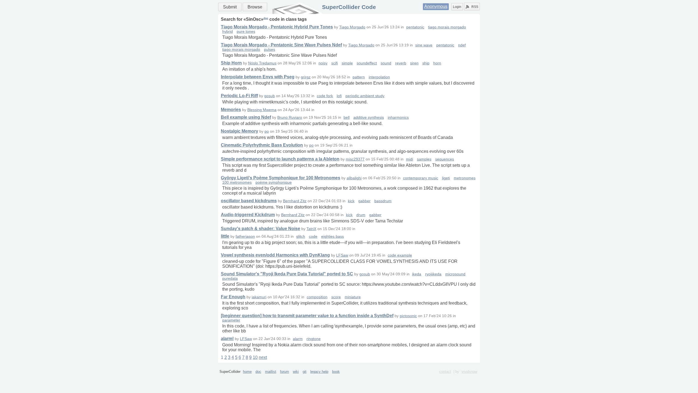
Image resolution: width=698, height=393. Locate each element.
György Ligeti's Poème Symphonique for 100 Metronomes (280, 177)
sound (386, 63)
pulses (269, 49)
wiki (296, 372)
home (247, 372)
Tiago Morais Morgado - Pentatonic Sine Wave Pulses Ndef (281, 45)
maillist (270, 372)
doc (265, 18)
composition (317, 297)
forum (284, 372)
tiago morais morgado (447, 27)
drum (360, 215)
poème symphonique (273, 182)
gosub (269, 96)
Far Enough (233, 296)
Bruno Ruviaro (289, 117)
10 (255, 357)
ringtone (313, 339)
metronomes (465, 178)
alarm (298, 339)
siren (414, 63)
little (225, 236)
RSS (474, 7)
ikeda (416, 274)
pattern (359, 77)
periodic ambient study (364, 96)
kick (351, 201)
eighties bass (332, 236)
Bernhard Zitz (294, 201)
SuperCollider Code (349, 7)
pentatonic (415, 27)
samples (424, 159)
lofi (339, 96)
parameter (231, 320)
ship (425, 63)
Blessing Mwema (261, 110)
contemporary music (420, 178)
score (336, 297)
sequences (444, 159)
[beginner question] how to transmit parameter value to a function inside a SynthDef (307, 315)
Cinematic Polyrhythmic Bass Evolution (262, 145)
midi (409, 159)
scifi (334, 63)
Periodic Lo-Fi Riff (239, 95)
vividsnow (469, 372)
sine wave (423, 45)
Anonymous (435, 6)
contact (445, 372)
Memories (231, 109)
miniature (353, 297)
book (336, 372)
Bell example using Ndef (246, 117)
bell (347, 117)
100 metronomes (237, 182)
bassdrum (383, 201)
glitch (300, 236)
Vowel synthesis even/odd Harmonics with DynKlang (275, 255)
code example (400, 255)
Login (457, 7)
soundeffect (367, 63)
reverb (400, 63)
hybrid (227, 31)
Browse (255, 7)
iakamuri (259, 297)
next (263, 357)
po (266, 131)
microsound (455, 274)
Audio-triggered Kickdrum (248, 214)
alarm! (227, 338)
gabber (364, 201)
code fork (325, 96)
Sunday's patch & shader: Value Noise (260, 228)
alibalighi (354, 178)
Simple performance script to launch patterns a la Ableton (280, 159)
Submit (230, 7)
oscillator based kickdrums (249, 200)
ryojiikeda (433, 274)
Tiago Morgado (352, 27)
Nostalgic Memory (239, 131)
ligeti (446, 178)
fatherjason (245, 236)
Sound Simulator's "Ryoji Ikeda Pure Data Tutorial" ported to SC (287, 274)
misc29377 (355, 159)
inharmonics (398, 117)
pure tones (246, 31)
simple (347, 63)
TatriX (311, 229)
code (313, 236)
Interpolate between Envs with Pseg (257, 77)
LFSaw (342, 255)
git (304, 372)
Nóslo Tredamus (262, 63)
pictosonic (408, 316)
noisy (322, 63)
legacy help (319, 372)
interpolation (379, 77)
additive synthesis (368, 117)
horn (437, 63)
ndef (462, 45)
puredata (230, 278)
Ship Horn (231, 63)
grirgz (306, 77)
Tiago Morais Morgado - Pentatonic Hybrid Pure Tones (277, 27)
